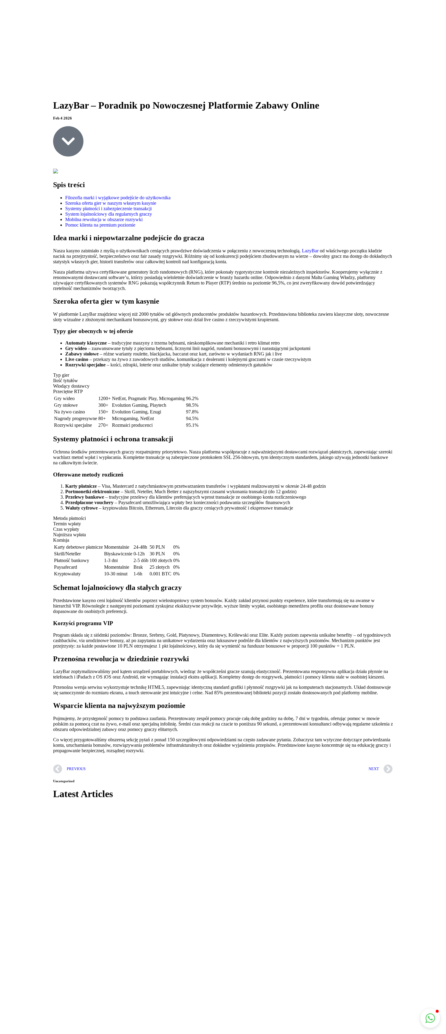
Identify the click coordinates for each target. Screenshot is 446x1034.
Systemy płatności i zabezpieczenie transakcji (108, 208)
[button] (430, 1018)
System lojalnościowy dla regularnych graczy (108, 214)
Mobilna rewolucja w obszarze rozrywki (104, 219)
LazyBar (310, 250)
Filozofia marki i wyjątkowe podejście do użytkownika (118, 197)
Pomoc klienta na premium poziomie (100, 224)
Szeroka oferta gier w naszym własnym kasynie (110, 203)
